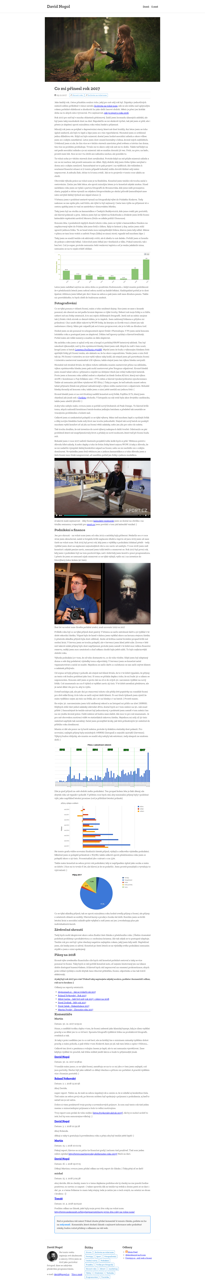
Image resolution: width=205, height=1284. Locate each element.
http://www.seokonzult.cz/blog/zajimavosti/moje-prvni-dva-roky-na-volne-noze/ (94, 1211)
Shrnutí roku (91, 1269)
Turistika (105, 1277)
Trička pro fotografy (104, 1264)
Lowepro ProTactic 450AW (88, 349)
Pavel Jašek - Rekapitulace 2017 (73, 1006)
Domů (146, 6)
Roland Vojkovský (65, 1078)
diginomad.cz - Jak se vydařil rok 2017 (77, 992)
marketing (113, 1269)
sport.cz (91, 524)
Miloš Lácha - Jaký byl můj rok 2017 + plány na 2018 (83, 999)
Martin (58, 1140)
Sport (98, 1256)
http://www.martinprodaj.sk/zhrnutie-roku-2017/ (93, 1153)
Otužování (98, 1273)
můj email (65, 1224)
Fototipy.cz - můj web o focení (138, 1258)
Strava (88, 1252)
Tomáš (58, 1198)
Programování (92, 1277)
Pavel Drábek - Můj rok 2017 (72, 1002)
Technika (110, 1273)
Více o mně (77, 1274)
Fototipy (89, 1256)
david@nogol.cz (61, 1274)
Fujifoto (82, 397)
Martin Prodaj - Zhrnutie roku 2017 (75, 1009)
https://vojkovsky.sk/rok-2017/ (107, 1112)
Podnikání (105, 1260)
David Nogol (61, 1056)
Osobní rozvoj (91, 1260)
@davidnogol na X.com (135, 1255)
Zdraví (102, 1269)
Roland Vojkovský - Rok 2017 (72, 995)
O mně (154, 6)
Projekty (89, 1264)
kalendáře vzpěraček (103, 520)
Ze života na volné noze (105, 105)
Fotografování (110, 1256)
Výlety (88, 1273)
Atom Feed (133, 1252)
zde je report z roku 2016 (116, 112)
